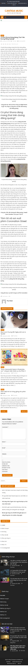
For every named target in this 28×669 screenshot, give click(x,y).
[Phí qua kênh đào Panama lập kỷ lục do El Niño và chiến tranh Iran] (5, 637)
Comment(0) (22, 41)
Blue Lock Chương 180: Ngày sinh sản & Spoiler (13, 333)
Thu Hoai (14, 41)
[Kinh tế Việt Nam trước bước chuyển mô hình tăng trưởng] (5, 630)
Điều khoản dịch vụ (22, 3)
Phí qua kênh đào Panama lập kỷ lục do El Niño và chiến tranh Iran (14, 497)
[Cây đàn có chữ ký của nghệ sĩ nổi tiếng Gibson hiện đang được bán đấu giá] (5, 563)
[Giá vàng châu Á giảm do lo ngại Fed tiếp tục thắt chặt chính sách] (5, 648)
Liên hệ (14, 4)
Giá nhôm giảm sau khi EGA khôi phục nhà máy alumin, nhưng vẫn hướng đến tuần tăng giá (14, 508)
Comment (5, 427)
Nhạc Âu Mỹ (5, 535)
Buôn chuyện (5, 528)
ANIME (2, 35)
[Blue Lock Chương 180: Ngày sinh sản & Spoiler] (14, 319)
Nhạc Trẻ (4, 544)
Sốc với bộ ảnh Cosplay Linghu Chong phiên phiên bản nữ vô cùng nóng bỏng (24, 411)
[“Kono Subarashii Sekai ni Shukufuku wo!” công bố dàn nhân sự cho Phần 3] (14, 357)
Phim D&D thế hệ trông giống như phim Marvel (13, 392)
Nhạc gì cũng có (6, 538)
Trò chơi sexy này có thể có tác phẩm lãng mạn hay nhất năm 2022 (18, 580)
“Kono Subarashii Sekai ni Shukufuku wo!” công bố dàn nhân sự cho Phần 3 (13, 370)
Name (4, 442)
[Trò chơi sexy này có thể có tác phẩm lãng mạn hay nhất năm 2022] (5, 580)
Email (4, 448)
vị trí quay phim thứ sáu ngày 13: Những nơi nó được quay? (18, 571)
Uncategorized (6, 548)
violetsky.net (20, 659)
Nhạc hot (4, 541)
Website (4, 454)
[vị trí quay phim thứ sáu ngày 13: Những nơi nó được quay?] (5, 572)
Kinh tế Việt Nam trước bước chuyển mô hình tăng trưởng (14, 491)
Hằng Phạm (12, 642)
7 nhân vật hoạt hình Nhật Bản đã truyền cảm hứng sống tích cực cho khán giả (5, 411)
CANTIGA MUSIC (14, 10)
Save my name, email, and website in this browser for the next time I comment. (6, 466)
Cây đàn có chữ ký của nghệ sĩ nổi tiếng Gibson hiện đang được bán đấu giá (18, 562)
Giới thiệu (4, 3)
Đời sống (4, 531)
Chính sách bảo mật (12, 3)
